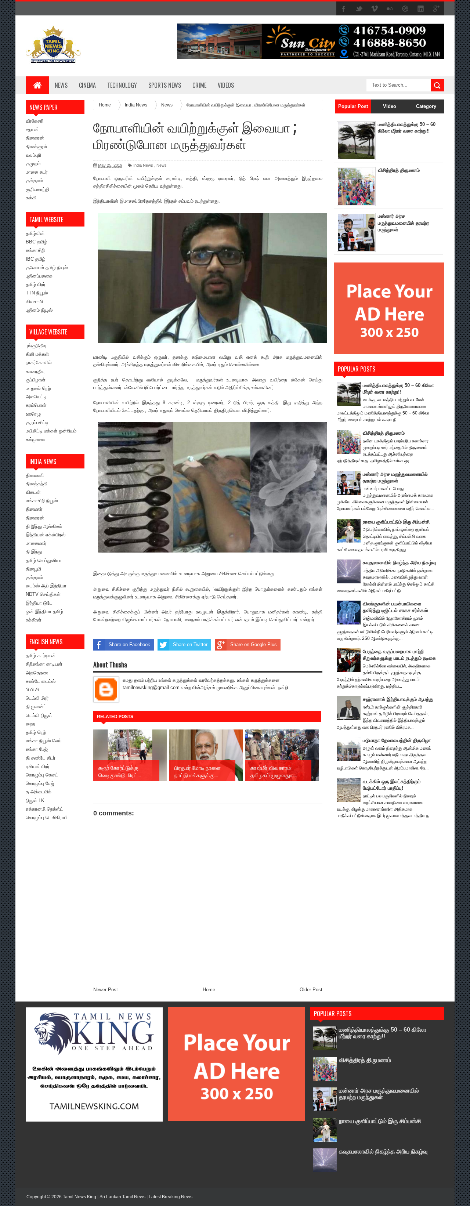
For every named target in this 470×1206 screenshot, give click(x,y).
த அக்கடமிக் (38, 791)
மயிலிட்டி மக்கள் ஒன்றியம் (51, 431)
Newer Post (105, 989)
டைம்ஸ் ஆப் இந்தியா (46, 585)
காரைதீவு (35, 371)
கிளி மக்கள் (37, 354)
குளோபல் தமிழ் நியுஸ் (47, 267)
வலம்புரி (33, 155)
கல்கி (31, 197)
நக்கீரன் (33, 620)
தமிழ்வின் (35, 233)
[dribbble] (405, 8)
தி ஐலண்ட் (36, 706)
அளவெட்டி (36, 396)
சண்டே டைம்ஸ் (40, 681)
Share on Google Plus (253, 644)
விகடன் (33, 492)
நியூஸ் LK (35, 800)
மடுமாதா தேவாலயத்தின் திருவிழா (397, 740)
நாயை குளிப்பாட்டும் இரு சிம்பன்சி (396, 522)
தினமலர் (34, 509)
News (61, 85)
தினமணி (35, 475)
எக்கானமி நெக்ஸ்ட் (44, 809)
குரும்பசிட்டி (37, 422)
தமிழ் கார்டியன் (41, 655)
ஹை (30, 724)
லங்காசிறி (35, 250)
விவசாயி (34, 301)
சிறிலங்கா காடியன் (44, 664)
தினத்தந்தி (36, 483)
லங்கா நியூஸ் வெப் (44, 740)
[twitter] (359, 8)
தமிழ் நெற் (36, 732)
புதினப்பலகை (39, 276)
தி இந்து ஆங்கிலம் (44, 526)
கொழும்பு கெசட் (42, 775)
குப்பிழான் (36, 380)
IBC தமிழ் (36, 259)
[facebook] (343, 8)
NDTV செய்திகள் (43, 594)
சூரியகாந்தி (37, 189)
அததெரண (37, 673)
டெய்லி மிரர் (37, 698)
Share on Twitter (190, 644)
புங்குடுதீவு (36, 345)
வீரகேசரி (34, 121)
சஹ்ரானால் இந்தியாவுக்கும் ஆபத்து (398, 699)
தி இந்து (34, 551)
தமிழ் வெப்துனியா (44, 560)
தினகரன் (35, 138)
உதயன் (32, 129)
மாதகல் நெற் (38, 388)
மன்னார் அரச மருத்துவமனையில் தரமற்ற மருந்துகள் (403, 222)
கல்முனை (35, 439)
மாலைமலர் (36, 543)
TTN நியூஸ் (37, 293)
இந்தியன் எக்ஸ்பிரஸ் (45, 534)
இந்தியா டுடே (39, 603)
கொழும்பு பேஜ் (40, 783)
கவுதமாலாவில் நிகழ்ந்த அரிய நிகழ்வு (399, 562)
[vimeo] (374, 8)
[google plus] (436, 8)
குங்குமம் (34, 180)
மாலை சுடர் (37, 172)
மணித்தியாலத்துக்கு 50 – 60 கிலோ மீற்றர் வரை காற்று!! (382, 1032)
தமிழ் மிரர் (36, 284)
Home (209, 989)
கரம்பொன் (36, 405)
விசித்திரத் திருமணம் (399, 170)
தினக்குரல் (36, 146)
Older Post (311, 989)
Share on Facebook (129, 644)
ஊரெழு (33, 414)
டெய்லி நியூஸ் (39, 715)
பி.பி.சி (32, 689)
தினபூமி (33, 569)
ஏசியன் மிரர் (38, 766)
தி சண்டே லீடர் (40, 758)
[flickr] (390, 8)
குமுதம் (33, 163)
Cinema (87, 85)
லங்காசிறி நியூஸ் (42, 500)
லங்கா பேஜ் (37, 749)
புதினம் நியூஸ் (39, 310)
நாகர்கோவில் (39, 362)
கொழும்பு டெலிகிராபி (47, 817)
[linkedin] (420, 8)
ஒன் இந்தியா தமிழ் (44, 611)
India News (143, 165)
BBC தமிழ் (36, 242)
